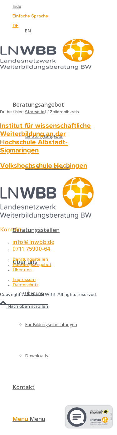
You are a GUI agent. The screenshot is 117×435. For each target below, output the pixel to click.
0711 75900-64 (31, 249)
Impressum (24, 280)
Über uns (22, 270)
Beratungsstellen (30, 260)
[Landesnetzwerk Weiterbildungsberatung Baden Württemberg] (47, 69)
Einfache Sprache (30, 16)
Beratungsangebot (31, 265)
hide (16, 7)
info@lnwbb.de (33, 242)
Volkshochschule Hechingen (43, 165)
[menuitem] (56, 7)
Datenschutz (25, 285)
